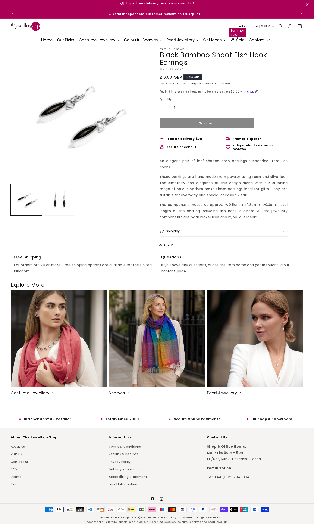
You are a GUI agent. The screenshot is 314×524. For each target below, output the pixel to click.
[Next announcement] (302, 14)
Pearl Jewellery (222, 392)
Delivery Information (125, 469)
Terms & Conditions (125, 446)
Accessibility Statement (128, 477)
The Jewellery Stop (116, 517)
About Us (18, 446)
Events (16, 477)
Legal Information (123, 484)
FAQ (14, 469)
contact (168, 271)
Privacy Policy (120, 461)
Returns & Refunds (123, 454)
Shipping (189, 83)
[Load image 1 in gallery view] (26, 200)
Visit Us (16, 454)
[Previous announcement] (12, 14)
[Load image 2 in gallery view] (60, 200)
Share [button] (168, 244)
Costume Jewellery (30, 392)
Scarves (117, 392)
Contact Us (20, 461)
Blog (14, 484)
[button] (280, 26)
